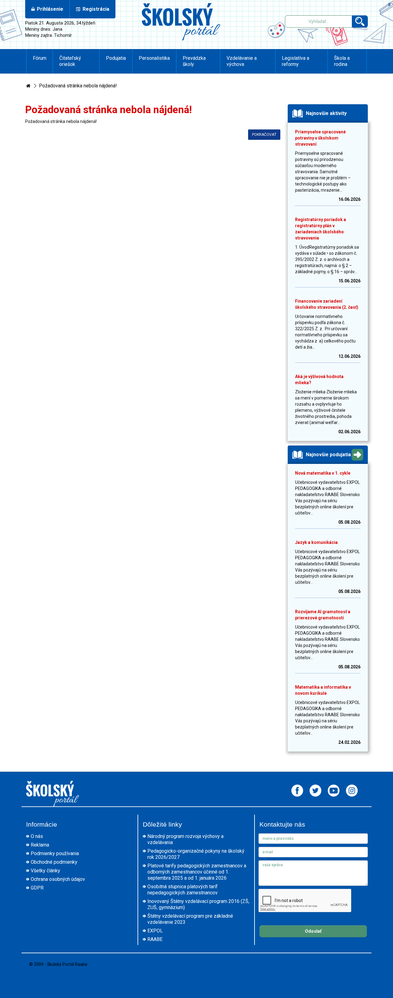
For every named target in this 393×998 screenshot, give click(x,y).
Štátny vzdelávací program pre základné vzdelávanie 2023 (190, 919)
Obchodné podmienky (54, 862)
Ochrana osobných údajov (58, 879)
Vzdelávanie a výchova (242, 61)
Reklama (40, 845)
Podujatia (116, 58)
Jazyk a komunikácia (316, 542)
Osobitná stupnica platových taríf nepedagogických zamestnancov (182, 890)
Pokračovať (264, 134)
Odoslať (313, 931)
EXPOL (155, 931)
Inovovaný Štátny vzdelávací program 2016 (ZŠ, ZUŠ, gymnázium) (198, 904)
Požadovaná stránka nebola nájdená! (78, 86)
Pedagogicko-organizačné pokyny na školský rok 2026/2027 (195, 854)
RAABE (154, 939)
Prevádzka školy (194, 61)
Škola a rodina (342, 61)
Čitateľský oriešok (70, 61)
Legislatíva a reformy (295, 61)
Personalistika (154, 58)
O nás (37, 836)
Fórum (39, 58)
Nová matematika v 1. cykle (322, 473)
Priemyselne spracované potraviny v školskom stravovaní (320, 138)
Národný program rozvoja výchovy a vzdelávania (185, 839)
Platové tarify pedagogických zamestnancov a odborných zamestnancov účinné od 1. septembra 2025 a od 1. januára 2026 (196, 872)
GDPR (37, 888)
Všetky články (45, 871)
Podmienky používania (55, 853)
